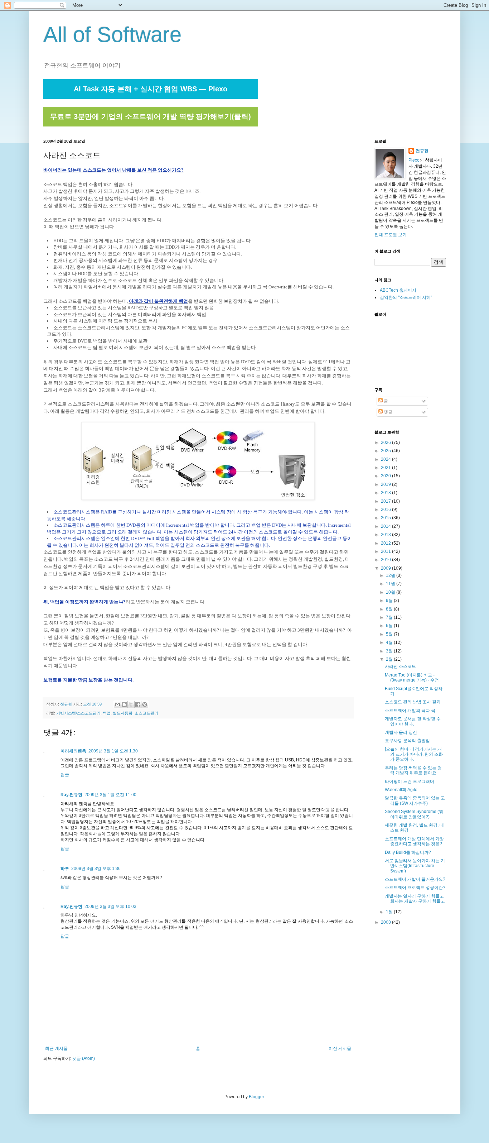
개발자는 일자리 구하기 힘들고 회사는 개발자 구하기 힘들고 (415, 899)
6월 (390, 625)
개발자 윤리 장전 (401, 732)
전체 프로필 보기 (390, 234)
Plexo (414, 160)
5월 (390, 634)
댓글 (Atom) (83, 1058)
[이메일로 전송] (117, 704)
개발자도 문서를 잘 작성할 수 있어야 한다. (413, 721)
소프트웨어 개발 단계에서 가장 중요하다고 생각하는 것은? (414, 841)
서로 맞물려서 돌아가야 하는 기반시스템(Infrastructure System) (415, 866)
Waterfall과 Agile (401, 789)
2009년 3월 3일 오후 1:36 (96, 868)
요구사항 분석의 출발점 (407, 740)
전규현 (422, 150)
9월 (390, 600)
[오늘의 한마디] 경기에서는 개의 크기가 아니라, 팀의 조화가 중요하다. (414, 754)
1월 (390, 911)
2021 (386, 467)
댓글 (387, 412)
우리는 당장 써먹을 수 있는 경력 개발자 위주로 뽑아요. (413, 770)
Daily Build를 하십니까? (408, 852)
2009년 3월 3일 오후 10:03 (110, 906)
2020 (386, 475)
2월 (390, 659)
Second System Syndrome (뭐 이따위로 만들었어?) (414, 814)
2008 (386, 922)
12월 (391, 575)
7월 (390, 617)
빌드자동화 (122, 713)
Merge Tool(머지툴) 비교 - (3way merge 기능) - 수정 (412, 678)
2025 (386, 450)
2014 (386, 526)
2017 (386, 501)
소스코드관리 (146, 713)
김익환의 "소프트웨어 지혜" (406, 297)
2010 (386, 559)
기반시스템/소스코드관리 (78, 713)
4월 (390, 642)
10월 (391, 592)
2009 (386, 568)
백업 (107, 713)
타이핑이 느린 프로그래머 (409, 781)
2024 (386, 459)
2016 (386, 509)
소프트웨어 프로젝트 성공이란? (415, 887)
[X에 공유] (131, 704)
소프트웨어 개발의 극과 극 (410, 710)
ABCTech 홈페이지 (398, 290)
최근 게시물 (56, 1048)
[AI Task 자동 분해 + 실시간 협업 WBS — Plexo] (150, 97)
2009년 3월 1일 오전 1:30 (113, 751)
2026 (386, 442)
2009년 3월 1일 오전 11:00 (110, 794)
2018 (386, 492)
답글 (64, 774)
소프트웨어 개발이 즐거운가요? (415, 879)
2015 (386, 517)
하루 (64, 868)
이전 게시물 (340, 1048)
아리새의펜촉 (73, 751)
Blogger (256, 1096)
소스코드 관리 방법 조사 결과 (413, 701)
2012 (386, 543)
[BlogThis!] (124, 704)
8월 (390, 609)
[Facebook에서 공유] (137, 704)
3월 (390, 651)
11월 (391, 583)
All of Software (112, 35)
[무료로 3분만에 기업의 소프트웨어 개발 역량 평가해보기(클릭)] (150, 125)
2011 (386, 551)
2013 (386, 534)
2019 (386, 484)
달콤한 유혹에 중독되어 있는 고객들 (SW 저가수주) (415, 800)
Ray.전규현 (71, 794)
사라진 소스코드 (400, 666)
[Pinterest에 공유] (144, 704)
